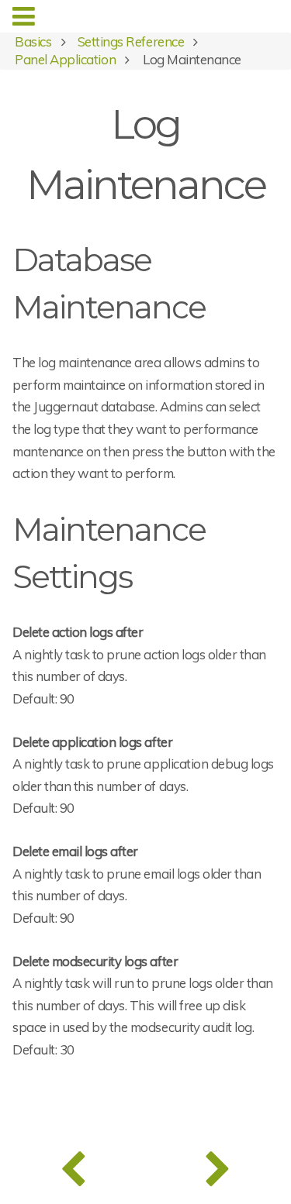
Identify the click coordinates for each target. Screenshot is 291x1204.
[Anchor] (221, 305)
